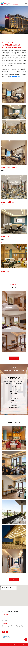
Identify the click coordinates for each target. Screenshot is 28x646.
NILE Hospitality (20, 644)
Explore (2, 170)
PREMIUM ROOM (9, 328)
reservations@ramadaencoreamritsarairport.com (13, 617)
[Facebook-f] (3, 632)
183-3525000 (5, 620)
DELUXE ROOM (9, 308)
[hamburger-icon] (25, 3)
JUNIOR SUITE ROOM (10, 349)
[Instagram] (7, 632)
